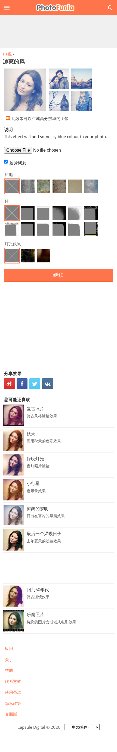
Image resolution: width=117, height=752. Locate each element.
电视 (7, 54)
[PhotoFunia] (58, 7)
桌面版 (11, 714)
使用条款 (13, 692)
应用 (9, 648)
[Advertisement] (58, 31)
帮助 (9, 670)
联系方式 (13, 681)
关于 (9, 659)
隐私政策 (13, 703)
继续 (58, 275)
